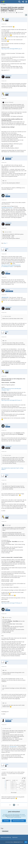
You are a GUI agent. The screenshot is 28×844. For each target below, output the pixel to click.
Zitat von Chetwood (8, 102)
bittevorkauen (5, 831)
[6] (3, 787)
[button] (23, 778)
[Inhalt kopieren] (25, 778)
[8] (3, 790)
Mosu (5, 243)
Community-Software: (14, 842)
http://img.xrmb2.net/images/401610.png (10, 400)
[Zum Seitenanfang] (25, 842)
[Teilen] (26, 15)
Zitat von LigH (7, 525)
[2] (3, 781)
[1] (3, 780)
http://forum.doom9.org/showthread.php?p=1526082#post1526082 (11, 265)
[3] (3, 783)
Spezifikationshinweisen (6, 207)
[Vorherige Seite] (10, 805)
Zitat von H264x (7, 232)
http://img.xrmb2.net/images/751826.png (10, 603)
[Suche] (19, 1)
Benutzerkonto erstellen (18, 820)
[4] (3, 784)
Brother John (5, 297)
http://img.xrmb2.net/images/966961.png (10, 48)
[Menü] (26, 1)
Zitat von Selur (7, 316)
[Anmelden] (22, 1)
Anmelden (6, 820)
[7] (3, 788)
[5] (3, 786)
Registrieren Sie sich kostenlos (12, 816)
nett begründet (12, 746)
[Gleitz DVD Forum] (2, 1)
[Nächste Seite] (18, 805)
